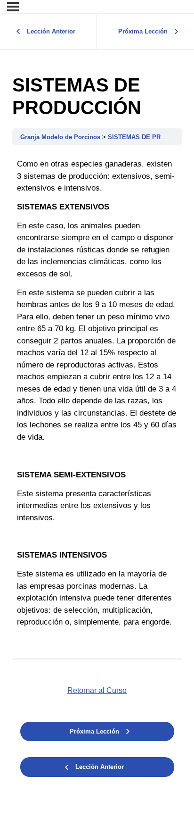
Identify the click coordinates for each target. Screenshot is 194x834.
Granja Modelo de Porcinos (61, 137)
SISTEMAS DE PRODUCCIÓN (150, 137)
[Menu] (13, 6)
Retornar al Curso (97, 690)
